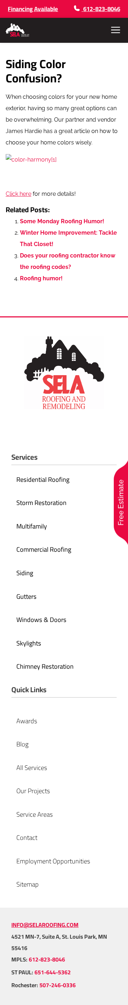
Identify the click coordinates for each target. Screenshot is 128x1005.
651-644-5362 (52, 972)
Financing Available (33, 9)
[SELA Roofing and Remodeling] (17, 30)
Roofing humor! (41, 278)
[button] (115, 30)
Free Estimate (121, 503)
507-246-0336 (57, 985)
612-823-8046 (47, 959)
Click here (18, 193)
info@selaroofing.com (45, 924)
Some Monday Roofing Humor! (62, 221)
